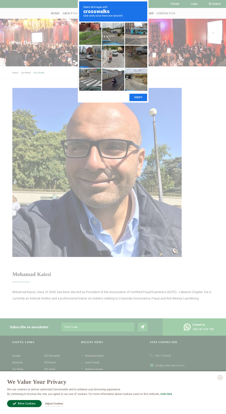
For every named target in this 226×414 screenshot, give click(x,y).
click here (166, 393)
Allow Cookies (26, 403)
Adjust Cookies (54, 403)
